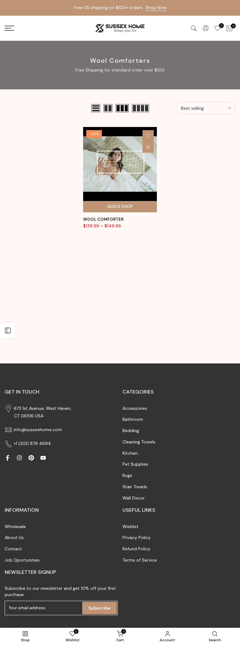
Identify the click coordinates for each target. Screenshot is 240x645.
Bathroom (132, 419)
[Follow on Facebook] (7, 458)
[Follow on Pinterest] (31, 458)
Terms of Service (139, 560)
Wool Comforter (103, 219)
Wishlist (130, 526)
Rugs (127, 475)
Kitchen (130, 453)
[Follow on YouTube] (43, 458)
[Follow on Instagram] (19, 458)
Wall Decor (133, 498)
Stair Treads (134, 486)
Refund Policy (136, 549)
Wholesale (15, 526)
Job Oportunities (22, 560)
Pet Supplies (135, 464)
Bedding (130, 430)
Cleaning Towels (138, 442)
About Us (14, 537)
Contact (13, 549)
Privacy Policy (136, 537)
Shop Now (156, 7)
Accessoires (134, 408)
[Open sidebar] (8, 330)
